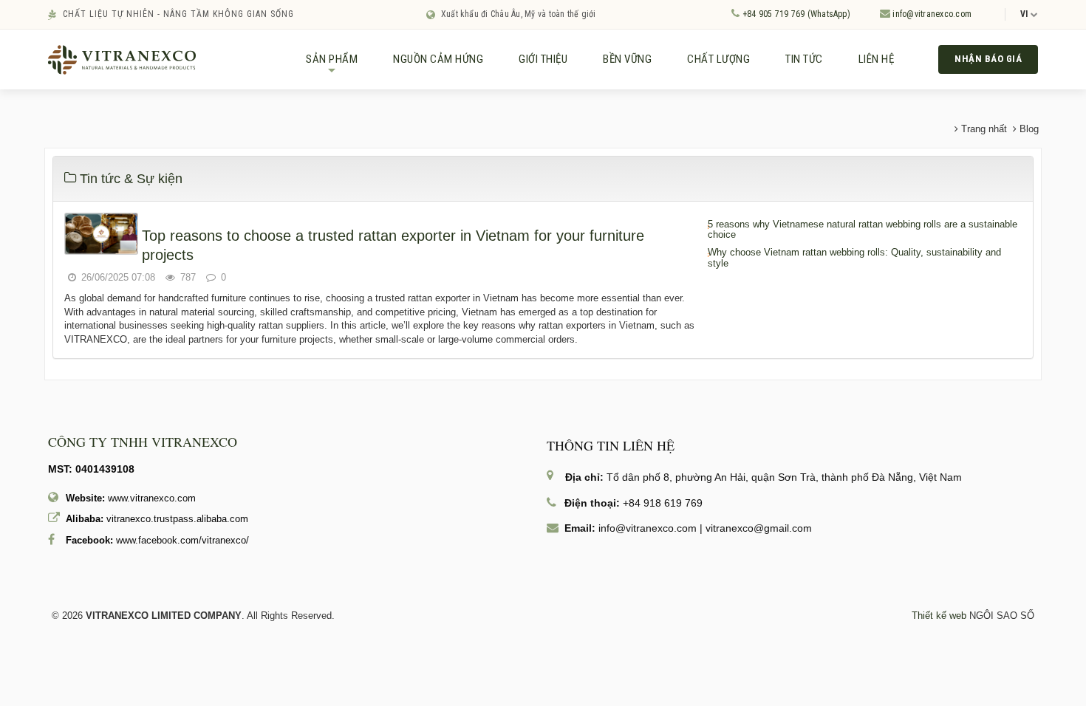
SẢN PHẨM (332, 65)
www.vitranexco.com (152, 498)
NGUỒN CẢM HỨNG (438, 59)
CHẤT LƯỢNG (718, 59)
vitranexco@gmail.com (759, 528)
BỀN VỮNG (627, 59)
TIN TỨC (804, 59)
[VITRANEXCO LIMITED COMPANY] (122, 58)
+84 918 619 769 (663, 503)
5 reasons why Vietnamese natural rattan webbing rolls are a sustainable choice (862, 229)
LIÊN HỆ (876, 59)
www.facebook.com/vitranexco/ (182, 540)
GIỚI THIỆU (543, 59)
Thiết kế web (939, 615)
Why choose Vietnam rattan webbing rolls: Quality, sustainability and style (854, 257)
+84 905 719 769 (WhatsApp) (795, 14)
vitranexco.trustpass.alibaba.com (177, 518)
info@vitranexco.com (930, 14)
